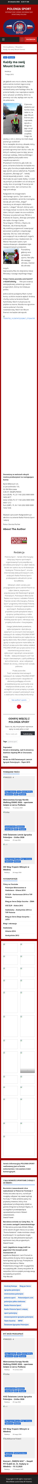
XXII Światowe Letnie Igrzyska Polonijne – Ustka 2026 (17, 836)
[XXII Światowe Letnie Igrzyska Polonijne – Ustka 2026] (19, 821)
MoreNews (10, 1481)
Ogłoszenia (8, 794)
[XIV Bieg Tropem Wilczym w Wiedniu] (19, 853)
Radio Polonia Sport (12, 1305)
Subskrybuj (27, 734)
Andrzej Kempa (10, 1286)
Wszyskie (11, 57)
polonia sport (12, 742)
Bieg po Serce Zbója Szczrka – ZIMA (19, 901)
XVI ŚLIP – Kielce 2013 (14, 905)
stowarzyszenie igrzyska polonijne (18, 1317)
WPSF (16, 794)
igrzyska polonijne (12, 1290)
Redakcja (8, 71)
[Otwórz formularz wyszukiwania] (16, 39)
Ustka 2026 (8, 829)
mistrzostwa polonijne (13, 1294)
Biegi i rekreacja (10, 792)
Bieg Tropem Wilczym (12, 859)
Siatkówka (7, 928)
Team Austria (9, 1321)
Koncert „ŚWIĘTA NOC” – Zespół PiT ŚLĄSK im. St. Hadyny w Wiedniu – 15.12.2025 (18, 1464)
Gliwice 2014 (10, 931)
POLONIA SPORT (19, 9)
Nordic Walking (27, 792)
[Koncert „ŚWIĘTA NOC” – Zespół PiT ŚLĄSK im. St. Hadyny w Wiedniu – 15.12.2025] (19, 1448)
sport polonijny (10, 1313)
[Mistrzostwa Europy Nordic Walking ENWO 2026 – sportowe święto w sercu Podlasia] (19, 786)
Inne (5, 57)
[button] (3, 39)
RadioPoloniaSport (20, 1453)
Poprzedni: (18, 750)
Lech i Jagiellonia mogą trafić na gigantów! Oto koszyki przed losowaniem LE (16, 1250)
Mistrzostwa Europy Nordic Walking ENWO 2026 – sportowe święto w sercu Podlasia (18, 802)
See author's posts (19, 700)
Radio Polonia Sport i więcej (16, 1309)
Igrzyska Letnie (10, 826)
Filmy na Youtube (10, 884)
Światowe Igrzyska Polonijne (16, 1324)
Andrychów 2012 (12, 935)
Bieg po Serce (25, 1286)
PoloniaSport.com (25, 1297)
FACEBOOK (30, 39)
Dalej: (17, 759)
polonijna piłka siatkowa (14, 1301)
